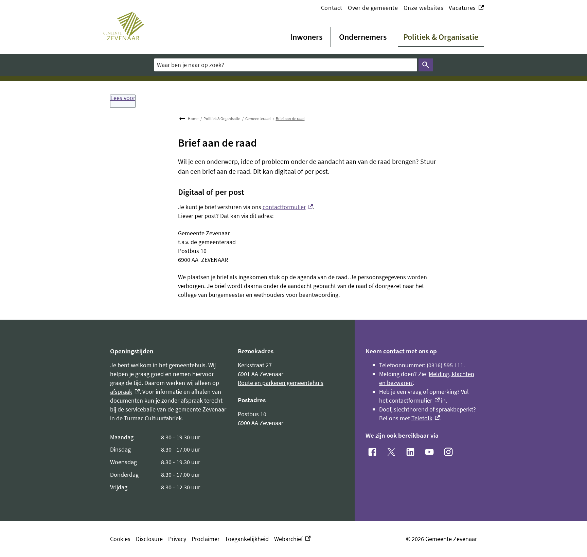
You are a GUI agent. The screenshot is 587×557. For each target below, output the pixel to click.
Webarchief (290, 539)
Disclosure (149, 539)
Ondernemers (363, 37)
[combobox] (285, 64)
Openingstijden (132, 351)
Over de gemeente (373, 8)
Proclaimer (205, 539)
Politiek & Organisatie (440, 37)
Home (193, 118)
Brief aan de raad (290, 118)
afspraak (125, 391)
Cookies (120, 539)
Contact (331, 8)
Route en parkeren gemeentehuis (280, 383)
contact (394, 351)
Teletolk (425, 418)
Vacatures (466, 8)
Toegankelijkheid (247, 539)
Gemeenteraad (258, 118)
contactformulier (288, 207)
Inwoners (306, 37)
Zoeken (426, 64)
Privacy (177, 539)
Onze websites (424, 8)
